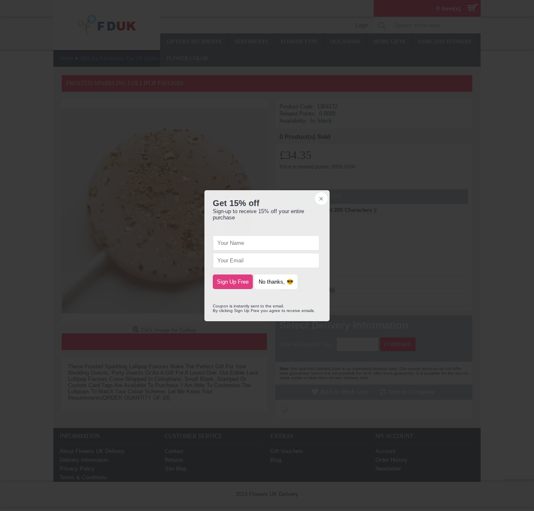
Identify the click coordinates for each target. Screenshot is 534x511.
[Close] (320, 199)
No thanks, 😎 (276, 282)
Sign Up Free (233, 282)
